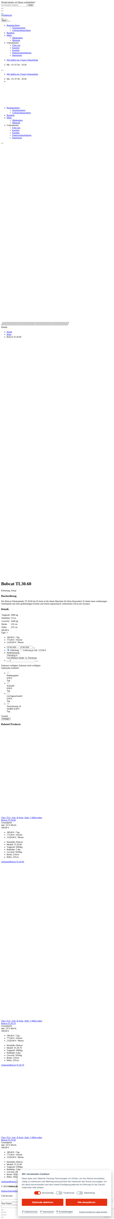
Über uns (16, 45)
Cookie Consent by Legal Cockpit (93, 1212)
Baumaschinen (13, 25)
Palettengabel (12, 675)
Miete (9, 35)
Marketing (89, 1193)
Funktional (69, 1193)
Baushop (10, 33)
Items (9, 334)
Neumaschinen (18, 28)
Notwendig (48, 1193)
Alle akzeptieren (86, 1202)
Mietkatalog (17, 38)
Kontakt (15, 50)
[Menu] (2, 13)
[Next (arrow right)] (5, 1214)
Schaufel (10, 686)
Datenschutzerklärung (21, 53)
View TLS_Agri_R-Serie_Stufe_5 (16, 817)
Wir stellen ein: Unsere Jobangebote (22, 60)
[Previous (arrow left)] (2, 1214)
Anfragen (5, 719)
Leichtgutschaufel (14, 696)
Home (9, 332)
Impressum (17, 55)
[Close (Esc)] (2, 1212)
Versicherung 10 (14, 706)
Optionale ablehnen (42, 1202)
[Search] (2, 18)
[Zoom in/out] (5, 1212)
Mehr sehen (37, 817)
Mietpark (16, 40)
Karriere (15, 48)
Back (4, 20)
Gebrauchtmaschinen (21, 30)
